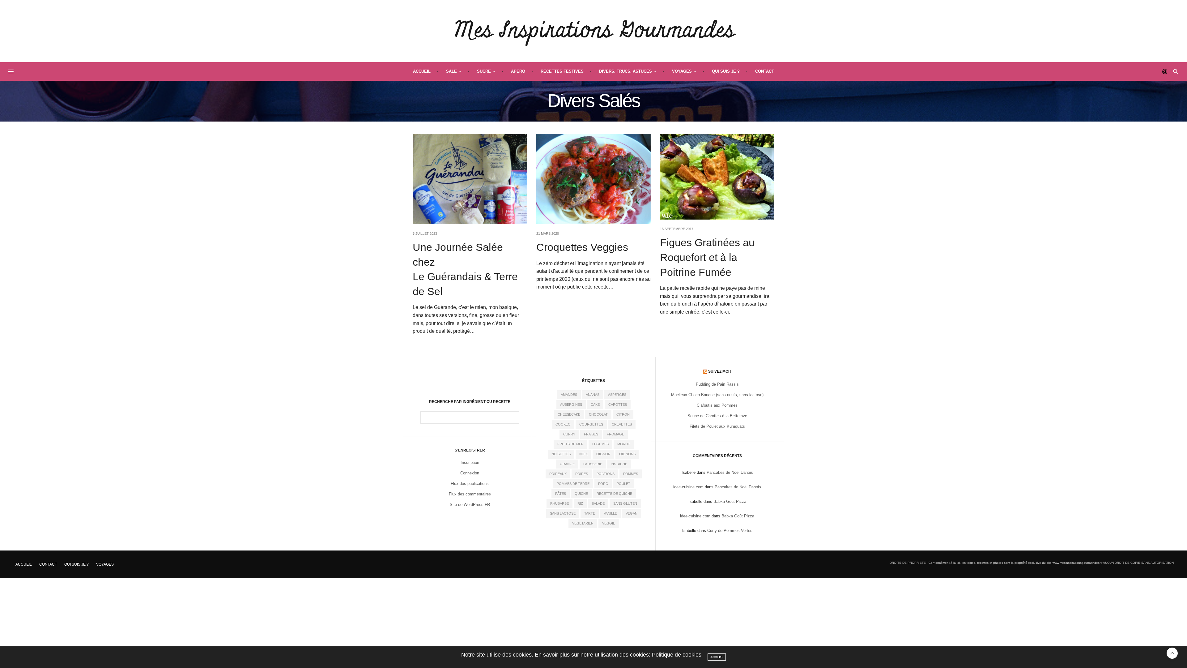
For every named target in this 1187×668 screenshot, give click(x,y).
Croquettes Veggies (582, 247)
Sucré (484, 71)
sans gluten (625, 503)
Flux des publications (470, 483)
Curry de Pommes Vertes (729, 530)
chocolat (598, 414)
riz (580, 503)
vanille (610, 513)
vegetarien (583, 523)
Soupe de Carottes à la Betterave (717, 415)
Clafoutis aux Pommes (717, 405)
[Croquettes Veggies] (593, 179)
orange (567, 464)
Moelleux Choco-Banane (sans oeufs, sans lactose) (717, 394)
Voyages (682, 71)
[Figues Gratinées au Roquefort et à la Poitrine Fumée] (717, 177)
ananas (592, 394)
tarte (589, 513)
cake (595, 404)
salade (598, 503)
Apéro (518, 71)
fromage (615, 434)
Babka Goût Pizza (729, 501)
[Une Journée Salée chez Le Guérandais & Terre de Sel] (470, 179)
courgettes (591, 424)
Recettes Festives (562, 71)
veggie (608, 523)
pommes (630, 474)
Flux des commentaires (470, 494)
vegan (631, 513)
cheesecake (569, 414)
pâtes (560, 493)
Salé (451, 71)
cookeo (563, 424)
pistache (619, 464)
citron (623, 414)
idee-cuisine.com (688, 487)
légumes (600, 444)
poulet (623, 484)
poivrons (606, 474)
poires (581, 474)
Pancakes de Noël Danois (730, 472)
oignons (627, 454)
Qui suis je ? (726, 71)
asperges (617, 394)
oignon (603, 454)
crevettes (622, 424)
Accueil (422, 71)
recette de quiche (614, 493)
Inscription (470, 462)
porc (603, 484)
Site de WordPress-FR (470, 504)
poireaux (558, 474)
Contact (764, 71)
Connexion (469, 473)
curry (569, 434)
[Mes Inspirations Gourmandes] (593, 31)
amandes (569, 394)
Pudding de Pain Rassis (717, 384)
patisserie (592, 464)
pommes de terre (573, 484)
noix (583, 454)
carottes (617, 404)
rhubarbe (559, 503)
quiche (581, 493)
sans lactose (563, 513)
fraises (591, 434)
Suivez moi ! (719, 371)
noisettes (561, 454)
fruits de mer (570, 444)
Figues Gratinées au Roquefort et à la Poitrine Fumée (707, 257)
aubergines (571, 404)
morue (623, 444)
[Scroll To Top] (1172, 653)
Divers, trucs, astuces (625, 71)
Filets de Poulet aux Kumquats (717, 426)
